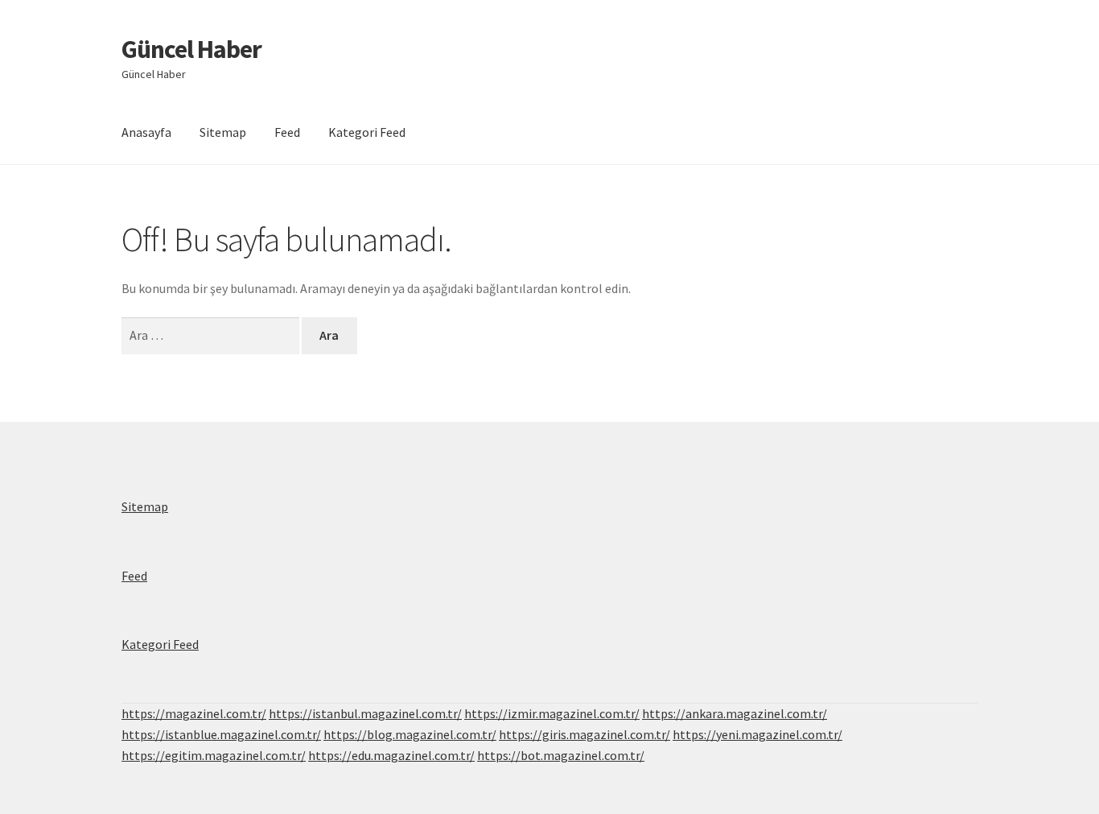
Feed (287, 132)
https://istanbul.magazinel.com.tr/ (365, 713)
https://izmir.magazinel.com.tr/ (552, 713)
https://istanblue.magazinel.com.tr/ (221, 734)
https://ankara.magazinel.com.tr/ (734, 713)
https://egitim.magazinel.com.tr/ (213, 755)
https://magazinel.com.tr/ (193, 713)
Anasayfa (146, 132)
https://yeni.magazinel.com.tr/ (757, 734)
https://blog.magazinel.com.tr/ (409, 734)
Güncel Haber (191, 49)
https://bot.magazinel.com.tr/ (560, 755)
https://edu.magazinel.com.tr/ (391, 755)
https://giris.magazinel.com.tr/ (584, 734)
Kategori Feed (366, 132)
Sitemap (223, 132)
